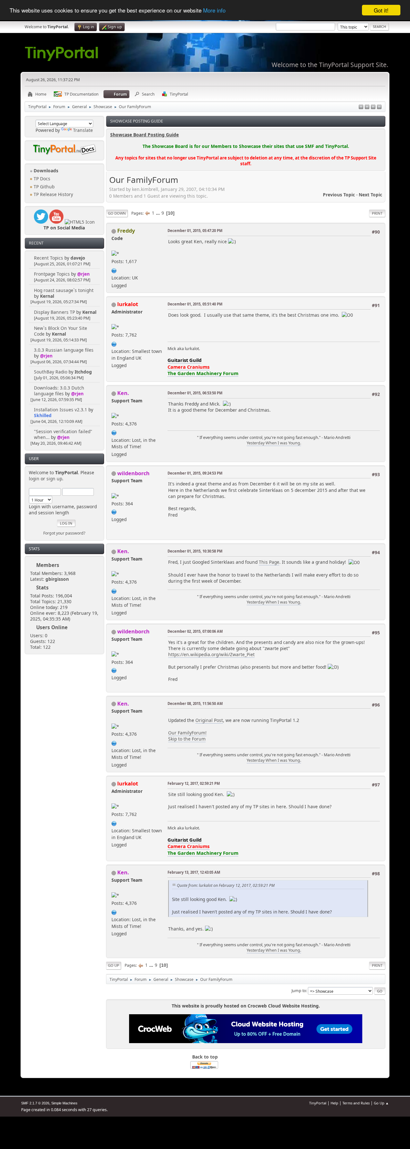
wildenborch (133, 473)
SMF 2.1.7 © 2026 (35, 1103)
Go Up (113, 965)
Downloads (45, 170)
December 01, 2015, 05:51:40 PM (195, 304)
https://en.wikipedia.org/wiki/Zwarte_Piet (211, 654)
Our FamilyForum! (187, 733)
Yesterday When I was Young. (274, 443)
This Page (269, 562)
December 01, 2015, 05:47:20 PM (195, 230)
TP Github (43, 187)
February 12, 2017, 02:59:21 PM (194, 783)
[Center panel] (367, 107)
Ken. (123, 393)
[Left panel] (361, 107)
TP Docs (41, 179)
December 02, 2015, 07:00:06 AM (195, 631)
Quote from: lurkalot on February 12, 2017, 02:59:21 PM (226, 885)
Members (47, 565)
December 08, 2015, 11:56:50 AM (195, 703)
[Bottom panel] (379, 107)
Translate (83, 130)
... (158, 213)
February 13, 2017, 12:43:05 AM (194, 872)
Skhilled (43, 415)
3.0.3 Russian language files (64, 350)
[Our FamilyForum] (114, 432)
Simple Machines (64, 1103)
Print (377, 213)
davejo (77, 258)
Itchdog (83, 372)
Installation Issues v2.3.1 (60, 410)
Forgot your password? (64, 533)
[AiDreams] (114, 270)
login (34, 479)
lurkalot (127, 304)
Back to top (205, 1057)
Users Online (52, 627)
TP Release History (52, 194)
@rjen (83, 274)
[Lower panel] (373, 107)
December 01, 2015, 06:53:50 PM (195, 392)
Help (334, 1103)
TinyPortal (317, 1103)
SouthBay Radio (50, 372)
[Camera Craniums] (114, 343)
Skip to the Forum (187, 739)
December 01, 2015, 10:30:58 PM (195, 551)
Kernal (47, 296)
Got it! (381, 10)
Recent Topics (48, 258)
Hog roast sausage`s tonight (64, 290)
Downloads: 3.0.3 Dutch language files (59, 391)
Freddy (126, 230)
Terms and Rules (356, 1103)
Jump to (298, 990)
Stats (34, 549)
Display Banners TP (54, 312)
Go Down (117, 213)
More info (214, 10)
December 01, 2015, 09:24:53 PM (195, 473)
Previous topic (339, 195)
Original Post (209, 720)
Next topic (370, 195)
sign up (54, 479)
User (34, 458)
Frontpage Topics (52, 274)
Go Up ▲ (381, 1103)
